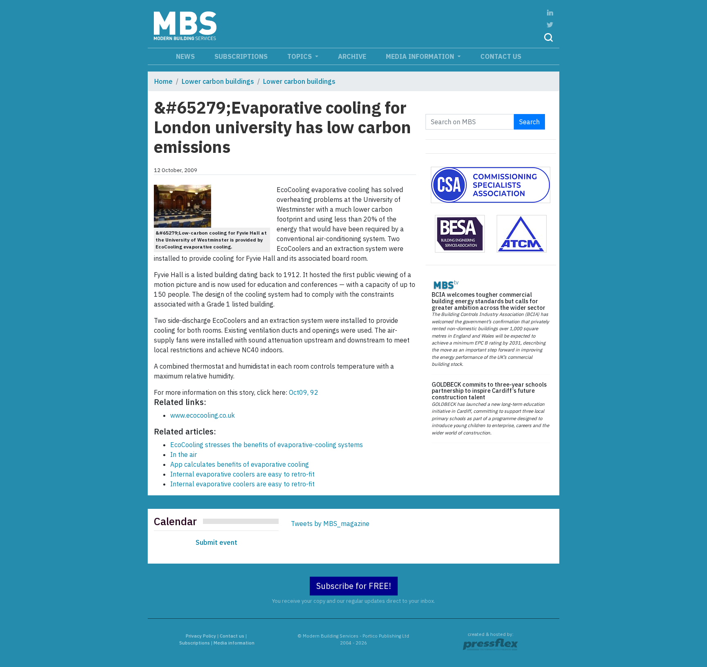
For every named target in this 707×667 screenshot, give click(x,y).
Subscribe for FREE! (353, 585)
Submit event (216, 542)
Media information (421, 56)
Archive (352, 56)
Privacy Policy (201, 636)
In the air (183, 454)
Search (529, 122)
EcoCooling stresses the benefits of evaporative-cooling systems (266, 445)
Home (163, 81)
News (185, 56)
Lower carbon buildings (218, 81)
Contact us (500, 56)
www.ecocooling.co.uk (202, 415)
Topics (300, 56)
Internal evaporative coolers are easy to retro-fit (242, 474)
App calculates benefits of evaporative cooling (239, 464)
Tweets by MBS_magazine (330, 523)
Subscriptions (241, 56)
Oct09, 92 (302, 392)
